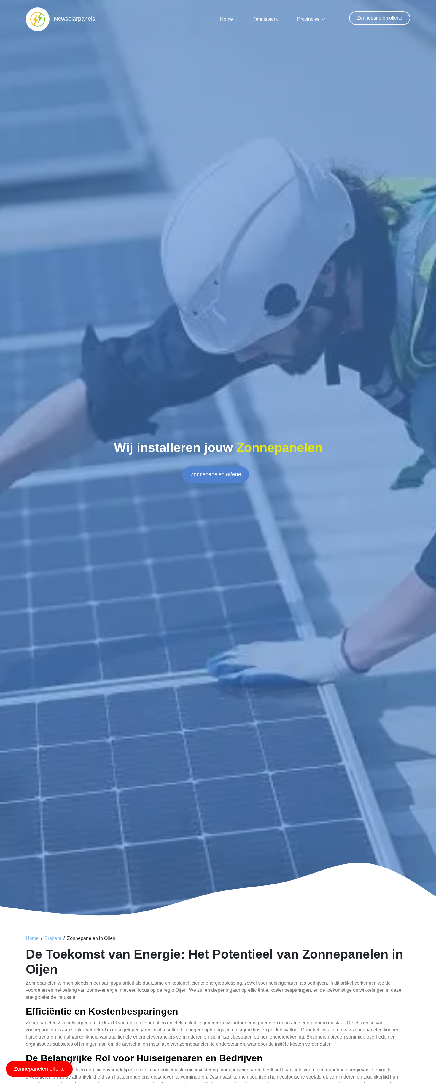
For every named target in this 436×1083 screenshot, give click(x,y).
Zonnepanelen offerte (379, 17)
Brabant (52, 938)
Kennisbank (265, 19)
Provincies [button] (308, 19)
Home (226, 19)
